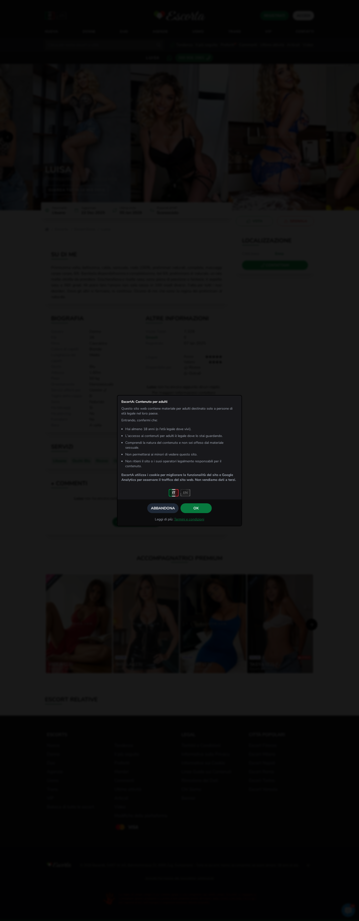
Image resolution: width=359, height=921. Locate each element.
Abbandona (163, 508)
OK (196, 508)
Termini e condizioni (189, 519)
